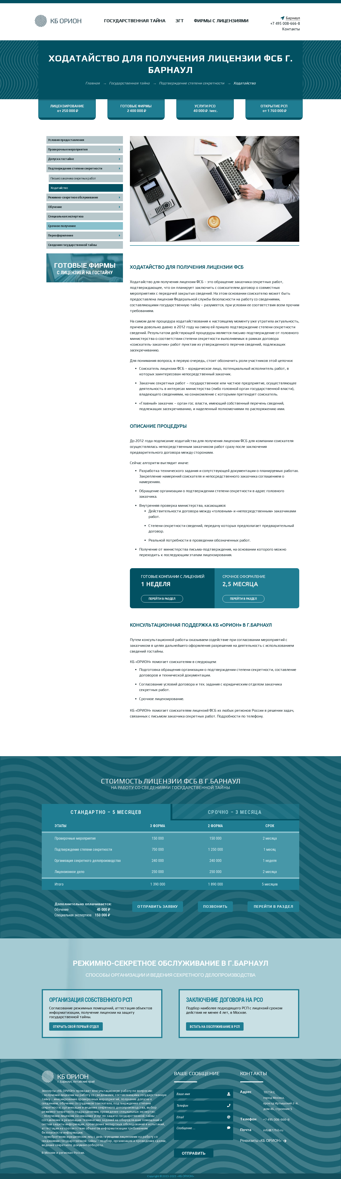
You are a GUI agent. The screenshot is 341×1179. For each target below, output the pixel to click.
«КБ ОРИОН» (185, 1176)
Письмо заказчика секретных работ (73, 178)
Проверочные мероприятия (67, 149)
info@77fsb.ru (273, 1130)
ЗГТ (180, 20)
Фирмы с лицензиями (221, 20)
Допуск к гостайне (61, 159)
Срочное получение (62, 226)
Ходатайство (59, 188)
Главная (93, 83)
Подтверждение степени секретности (192, 83)
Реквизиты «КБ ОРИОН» (261, 1140)
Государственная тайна (134, 20)
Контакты (291, 29)
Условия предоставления (66, 140)
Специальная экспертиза (66, 216)
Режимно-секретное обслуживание (73, 197)
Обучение (55, 207)
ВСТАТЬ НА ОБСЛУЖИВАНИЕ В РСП (215, 1027)
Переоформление (60, 235)
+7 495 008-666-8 (285, 23)
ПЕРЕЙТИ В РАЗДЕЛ (162, 598)
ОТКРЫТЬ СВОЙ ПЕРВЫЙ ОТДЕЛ (76, 1027)
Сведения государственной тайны (72, 245)
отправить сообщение (193, 1154)
